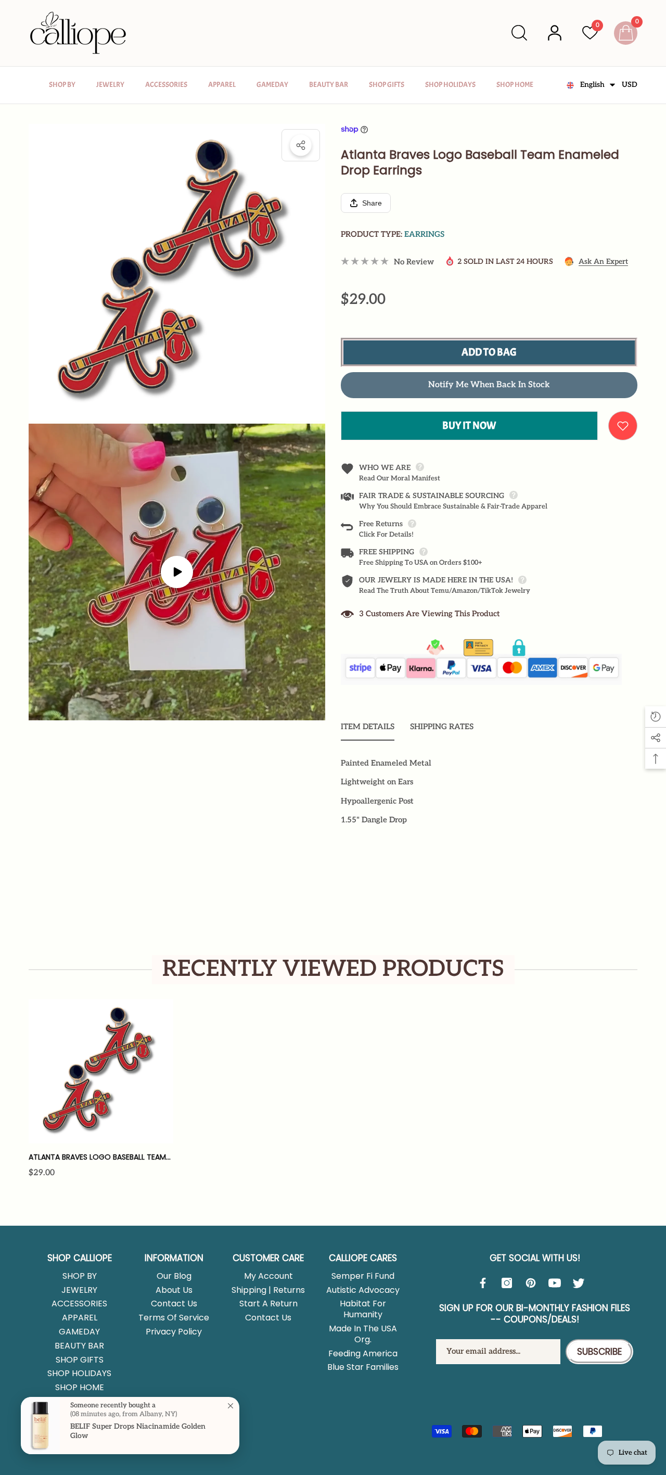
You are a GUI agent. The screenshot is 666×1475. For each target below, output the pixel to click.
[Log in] (554, 33)
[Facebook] (485, 1283)
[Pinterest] (533, 1283)
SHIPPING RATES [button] (441, 726)
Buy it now (469, 425)
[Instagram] (509, 1283)
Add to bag (489, 352)
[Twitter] (581, 1283)
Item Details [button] (367, 726)
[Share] (300, 145)
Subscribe (599, 1351)
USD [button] (629, 84)
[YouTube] (557, 1283)
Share (300, 145)
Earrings (424, 234)
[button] (519, 33)
